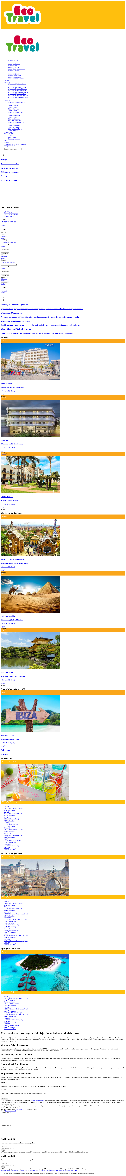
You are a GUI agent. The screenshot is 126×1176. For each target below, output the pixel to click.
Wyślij (3, 1150)
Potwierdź (4, 236)
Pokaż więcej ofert (10, 849)
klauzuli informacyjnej (37, 1100)
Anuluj (3, 238)
